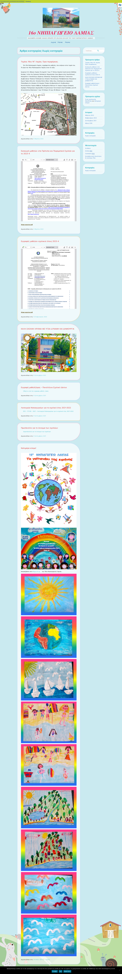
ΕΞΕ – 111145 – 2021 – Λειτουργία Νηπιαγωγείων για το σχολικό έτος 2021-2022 (48, 411)
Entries (88, 151)
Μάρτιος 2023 (89, 115)
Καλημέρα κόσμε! (28, 448)
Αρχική (53, 42)
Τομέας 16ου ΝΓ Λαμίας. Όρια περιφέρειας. (39, 62)
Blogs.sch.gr (37, 571)
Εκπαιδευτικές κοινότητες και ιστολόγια (12, 1)
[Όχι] (120, 970)
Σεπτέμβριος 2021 (90, 120)
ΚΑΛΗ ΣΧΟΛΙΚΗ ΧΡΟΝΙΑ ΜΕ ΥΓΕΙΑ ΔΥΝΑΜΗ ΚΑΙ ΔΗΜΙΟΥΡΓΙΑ (47, 329)
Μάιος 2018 (88, 123)
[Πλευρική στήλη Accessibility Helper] (120, 5)
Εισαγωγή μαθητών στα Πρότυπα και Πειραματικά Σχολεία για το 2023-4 (93, 68)
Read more (67, 971)
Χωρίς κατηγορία (90, 135)
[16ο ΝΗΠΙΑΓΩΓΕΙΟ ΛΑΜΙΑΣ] (61, 27)
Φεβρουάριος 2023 (91, 118)
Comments (90, 153)
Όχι (61, 971)
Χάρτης (60, 42)
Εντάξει (55, 971)
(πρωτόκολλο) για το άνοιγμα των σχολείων (37, 431)
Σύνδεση (87, 148)
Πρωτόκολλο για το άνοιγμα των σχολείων (39, 428)
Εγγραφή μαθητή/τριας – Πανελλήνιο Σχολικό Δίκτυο (44, 387)
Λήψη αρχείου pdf (27, 224)
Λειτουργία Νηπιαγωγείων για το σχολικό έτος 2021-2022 (46, 408)
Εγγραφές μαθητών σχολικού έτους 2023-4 (40, 241)
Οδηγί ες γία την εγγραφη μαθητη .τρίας (35, 391)
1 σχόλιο (47, 959)
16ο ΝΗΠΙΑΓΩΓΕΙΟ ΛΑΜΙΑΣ (61, 32)
